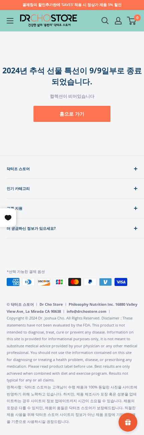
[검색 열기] (105, 20)
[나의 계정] (118, 20)
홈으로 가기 (72, 114)
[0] (132, 21)
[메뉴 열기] (10, 20)
